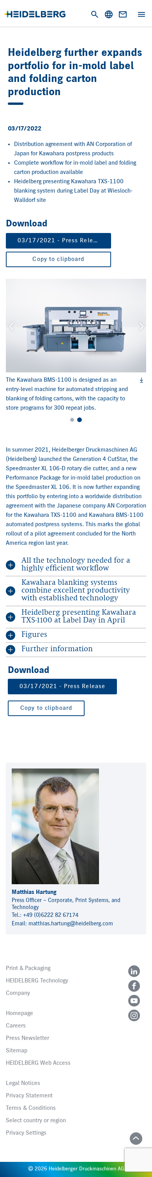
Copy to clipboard (58, 259)
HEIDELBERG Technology (37, 981)
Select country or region (36, 1121)
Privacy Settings (26, 1133)
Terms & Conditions (31, 1108)
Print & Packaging (28, 968)
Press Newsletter (27, 1038)
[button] (11, 325)
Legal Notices (23, 1083)
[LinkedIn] (134, 971)
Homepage (19, 1013)
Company (18, 993)
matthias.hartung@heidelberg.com (70, 924)
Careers (16, 1026)
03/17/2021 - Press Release (60, 241)
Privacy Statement (29, 1096)
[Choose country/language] (108, 14)
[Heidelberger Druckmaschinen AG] (35, 14)
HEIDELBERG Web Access (38, 1063)
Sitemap (16, 1051)
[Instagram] (134, 1015)
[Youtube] (134, 1001)
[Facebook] (134, 986)
